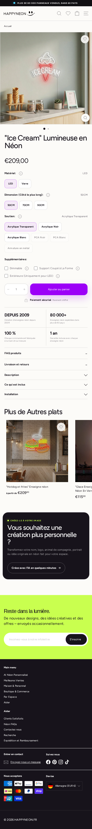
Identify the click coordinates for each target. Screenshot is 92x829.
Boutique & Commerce (16, 691)
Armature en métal (18, 248)
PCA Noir (39, 237)
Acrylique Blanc (17, 237)
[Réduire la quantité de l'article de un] (8, 289)
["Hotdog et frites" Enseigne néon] (37, 459)
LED (10, 183)
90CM (40, 205)
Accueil (7, 26)
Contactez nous (13, 729)
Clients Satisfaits (13, 718)
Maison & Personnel (15, 685)
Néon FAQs (10, 724)
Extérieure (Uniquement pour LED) (34, 275)
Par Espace (10, 696)
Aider (7, 702)
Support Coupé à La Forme (58, 268)
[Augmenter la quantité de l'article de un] (24, 289)
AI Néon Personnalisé (16, 674)
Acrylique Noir (50, 226)
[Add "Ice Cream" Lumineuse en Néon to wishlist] (85, 39)
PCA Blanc (59, 237)
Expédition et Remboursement (21, 740)
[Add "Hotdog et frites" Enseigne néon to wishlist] (61, 427)
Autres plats (44, 411)
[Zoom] (85, 118)
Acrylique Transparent (20, 226)
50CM (11, 205)
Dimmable (18, 268)
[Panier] (77, 13)
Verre (25, 183)
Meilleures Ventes (14, 680)
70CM (26, 205)
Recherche (10, 735)
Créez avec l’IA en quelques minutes (34, 567)
